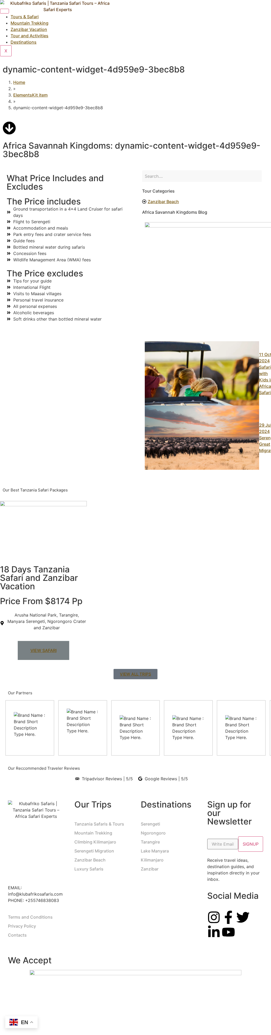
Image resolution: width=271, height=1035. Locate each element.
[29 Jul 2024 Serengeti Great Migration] (202, 437)
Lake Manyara (155, 851)
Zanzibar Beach (90, 860)
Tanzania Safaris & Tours (99, 824)
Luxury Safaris (88, 869)
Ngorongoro (153, 833)
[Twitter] (243, 917)
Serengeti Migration (94, 851)
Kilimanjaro (152, 860)
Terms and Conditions (30, 917)
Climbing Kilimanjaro (95, 842)
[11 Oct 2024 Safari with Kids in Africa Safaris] (202, 373)
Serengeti (150, 824)
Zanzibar (150, 869)
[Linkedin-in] (213, 932)
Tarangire (150, 842)
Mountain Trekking (93, 833)
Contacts (17, 935)
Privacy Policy (22, 926)
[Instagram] (213, 917)
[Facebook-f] (228, 917)
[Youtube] (228, 932)
